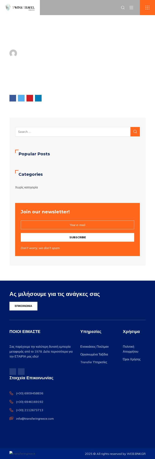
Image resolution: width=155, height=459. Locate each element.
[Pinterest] (29, 98)
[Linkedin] (38, 98)
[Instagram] (21, 371)
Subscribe (77, 237)
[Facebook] (12, 98)
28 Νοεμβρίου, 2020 (58, 53)
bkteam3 (30, 53)
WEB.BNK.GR (136, 454)
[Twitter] (21, 98)
